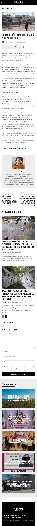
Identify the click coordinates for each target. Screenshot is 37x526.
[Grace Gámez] (3, 42)
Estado (9, 8)
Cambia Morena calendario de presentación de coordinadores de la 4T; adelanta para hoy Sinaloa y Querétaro (18, 419)
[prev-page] (3, 316)
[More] (24, 47)
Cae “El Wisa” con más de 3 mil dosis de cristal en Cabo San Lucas (18, 462)
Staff (9, 253)
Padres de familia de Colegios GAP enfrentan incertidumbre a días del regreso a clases (18, 484)
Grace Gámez (9, 42)
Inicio (4, 8)
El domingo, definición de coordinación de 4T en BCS (18, 441)
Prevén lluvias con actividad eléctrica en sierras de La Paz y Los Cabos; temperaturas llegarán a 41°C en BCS (18, 245)
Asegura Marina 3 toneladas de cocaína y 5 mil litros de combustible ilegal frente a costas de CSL (27, 201)
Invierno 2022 (23, 148)
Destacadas (12, 148)
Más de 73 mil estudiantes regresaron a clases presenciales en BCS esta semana (9, 200)
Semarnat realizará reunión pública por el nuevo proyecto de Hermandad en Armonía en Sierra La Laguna (18, 295)
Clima (4, 148)
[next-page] (6, 316)
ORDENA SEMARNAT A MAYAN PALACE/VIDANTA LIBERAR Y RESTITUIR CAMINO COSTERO (18, 398)
